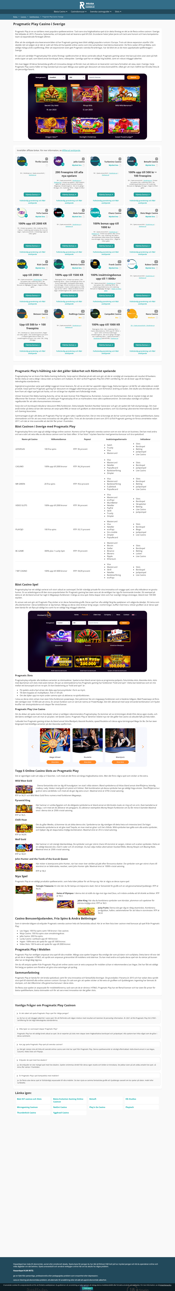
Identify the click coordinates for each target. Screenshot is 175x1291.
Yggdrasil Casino (61, 1112)
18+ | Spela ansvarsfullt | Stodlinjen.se (143, 325)
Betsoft (92, 1099)
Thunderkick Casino (26, 1112)
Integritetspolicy (165, 1285)
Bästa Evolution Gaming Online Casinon (68, 1100)
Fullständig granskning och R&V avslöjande (32, 201)
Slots (117, 11)
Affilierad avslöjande (71, 150)
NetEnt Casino (60, 1107)
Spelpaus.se (32, 175)
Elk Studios (131, 1099)
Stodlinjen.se (77, 180)
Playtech (130, 1107)
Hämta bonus (32, 194)
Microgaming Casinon (27, 1107)
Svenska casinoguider (100, 11)
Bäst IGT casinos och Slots (29, 1099)
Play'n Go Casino (97, 1107)
